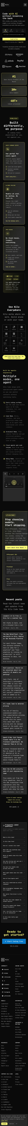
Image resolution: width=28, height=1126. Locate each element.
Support (3, 1050)
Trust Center (19, 1084)
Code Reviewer (19, 984)
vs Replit (4, 1097)
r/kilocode (7, 977)
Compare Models (5, 1026)
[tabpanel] (14, 488)
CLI (16, 979)
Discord (6, 969)
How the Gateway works (13, 221)
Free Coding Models (6, 1019)
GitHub (6, 973)
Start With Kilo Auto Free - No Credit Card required (14, 357)
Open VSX (21, 42)
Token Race (4, 1006)
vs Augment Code (6, 1104)
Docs (2, 1045)
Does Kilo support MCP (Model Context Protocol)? (12, 906)
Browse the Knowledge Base (14, 802)
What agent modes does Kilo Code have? (12, 873)
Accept (4, 1123)
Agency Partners (20, 1065)
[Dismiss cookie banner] (17, 1124)
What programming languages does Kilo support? (12, 889)
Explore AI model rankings (14, 797)
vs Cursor (4, 1082)
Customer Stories (20, 1015)
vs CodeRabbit (5, 1102)
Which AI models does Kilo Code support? (12, 856)
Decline (11, 1123)
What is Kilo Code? (8, 837)
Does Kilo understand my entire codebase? (12, 883)
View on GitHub (11, 267)
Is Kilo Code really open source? (10, 917)
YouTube (4, 1058)
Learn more (4, 1120)
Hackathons (18, 1060)
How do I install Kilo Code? (11, 845)
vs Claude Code (5, 1089)
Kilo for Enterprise (18, 1004)
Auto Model (18, 1032)
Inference (4, 1008)
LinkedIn (6, 984)
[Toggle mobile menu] (25, 4)
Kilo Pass (18, 1029)
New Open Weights (6, 1021)
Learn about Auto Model (15, 547)
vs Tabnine (4, 1094)
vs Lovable (4, 1099)
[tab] (5, 474)
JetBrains (18, 976)
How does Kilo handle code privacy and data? (11, 867)
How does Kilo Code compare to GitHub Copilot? (12, 900)
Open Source (18, 1053)
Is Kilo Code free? (8, 841)
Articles (3, 1053)
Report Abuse (5, 1065)
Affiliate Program (20, 1063)
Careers (18, 1045)
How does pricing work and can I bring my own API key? (12, 862)
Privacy (17, 1082)
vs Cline (3, 1092)
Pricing (17, 1077)
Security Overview (20, 1012)
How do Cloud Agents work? (11, 878)
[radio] (5, 31)
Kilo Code (18, 969)
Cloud (16, 981)
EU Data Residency (20, 1010)
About (16, 1048)
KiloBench (4, 1011)
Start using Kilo (11, 176)
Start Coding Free (15, 941)
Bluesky (6, 988)
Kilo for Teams (19, 1007)
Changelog (4, 1061)
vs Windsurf (4, 1084)
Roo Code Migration (6, 1107)
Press (16, 1050)
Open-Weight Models (6, 1016)
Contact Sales (19, 1017)
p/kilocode (7, 996)
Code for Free (14, 39)
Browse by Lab (5, 1013)
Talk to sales (14, 946)
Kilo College (5, 1055)
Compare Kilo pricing (14, 800)
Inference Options (20, 1034)
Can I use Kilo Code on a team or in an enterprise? (12, 912)
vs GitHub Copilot (6, 1087)
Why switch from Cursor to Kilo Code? (12, 894)
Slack (16, 989)
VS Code (17, 974)
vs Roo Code (4, 1079)
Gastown (17, 991)
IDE (16, 971)
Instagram (7, 992)
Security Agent (19, 986)
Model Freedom (5, 1024)
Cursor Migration (6, 1109)
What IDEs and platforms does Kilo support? (12, 850)
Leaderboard (4, 1003)
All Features (19, 994)
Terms (16, 1079)
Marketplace (18, 1037)
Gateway (17, 1027)
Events (17, 1055)
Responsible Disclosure (18, 1069)
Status (3, 1063)
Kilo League (18, 1058)
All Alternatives (6, 1077)
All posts (12, 807)
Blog (3, 1048)
